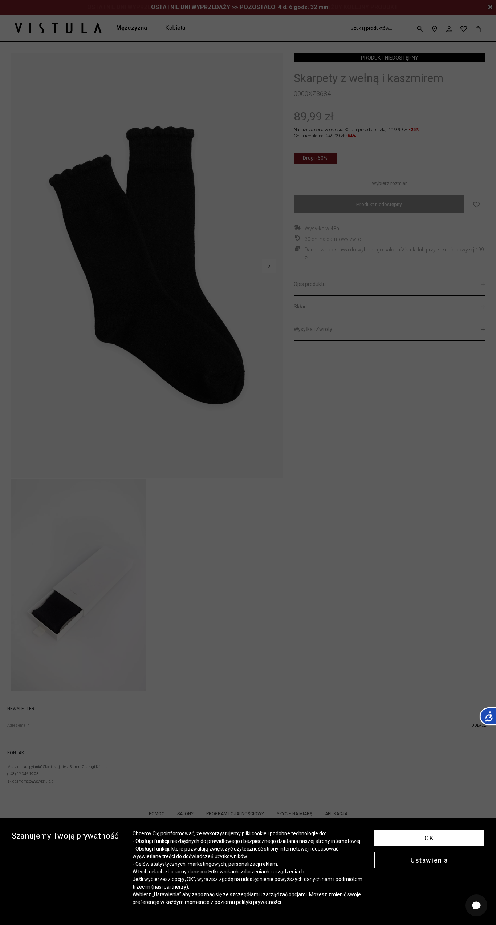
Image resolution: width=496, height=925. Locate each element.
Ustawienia (429, 860)
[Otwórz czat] (476, 905)
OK (429, 838)
